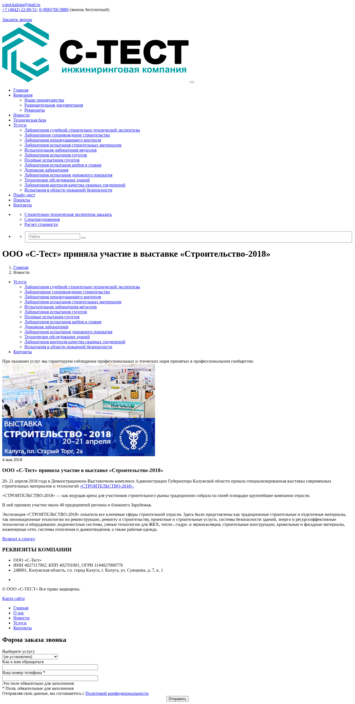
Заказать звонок (17, 19)
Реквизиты (34, 110)
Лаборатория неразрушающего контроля (62, 140)
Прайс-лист (24, 195)
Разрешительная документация (53, 105)
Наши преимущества (44, 100)
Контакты (22, 205)
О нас (18, 612)
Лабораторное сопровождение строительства (67, 135)
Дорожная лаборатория (46, 170)
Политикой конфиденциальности (117, 693)
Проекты (21, 200)
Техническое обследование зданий (57, 180)
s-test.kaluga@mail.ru (21, 4)
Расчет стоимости (41, 224)
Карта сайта (13, 598)
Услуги (20, 125)
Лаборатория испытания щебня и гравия (62, 165)
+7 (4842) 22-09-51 (19, 9)
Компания (22, 95)
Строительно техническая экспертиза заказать (68, 214)
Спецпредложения (42, 219)
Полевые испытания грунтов (52, 160)
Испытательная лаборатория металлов (60, 150)
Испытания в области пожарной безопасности (68, 190)
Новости (21, 115)
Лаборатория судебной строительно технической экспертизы (82, 130)
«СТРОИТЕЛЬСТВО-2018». (107, 486)
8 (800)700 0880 (54, 9)
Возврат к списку (18, 538)
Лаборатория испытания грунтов (55, 155)
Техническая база (29, 120)
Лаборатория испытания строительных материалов (72, 145)
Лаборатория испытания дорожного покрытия (68, 175)
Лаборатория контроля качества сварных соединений (74, 185)
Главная (20, 90)
